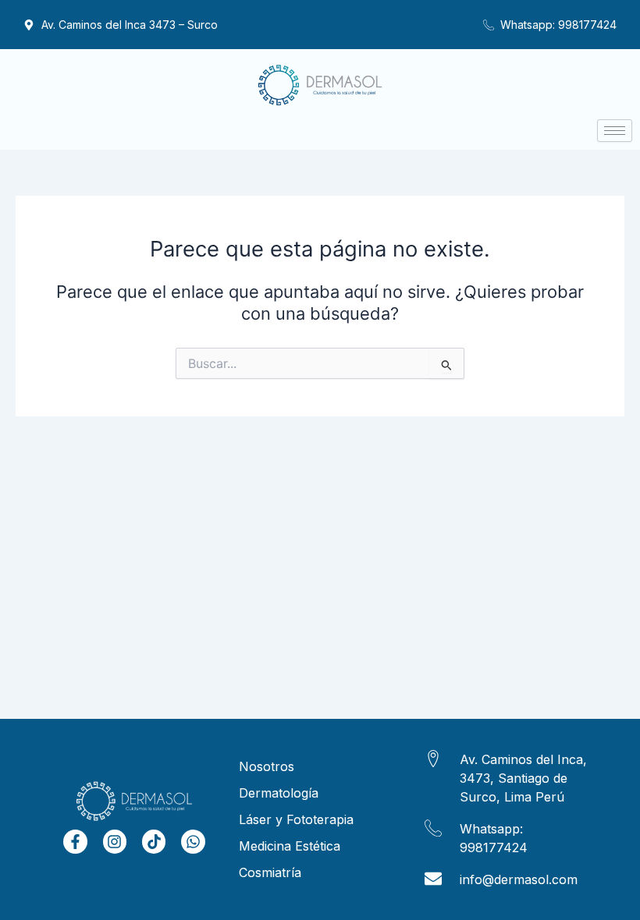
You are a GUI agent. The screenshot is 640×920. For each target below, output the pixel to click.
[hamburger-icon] (614, 130)
